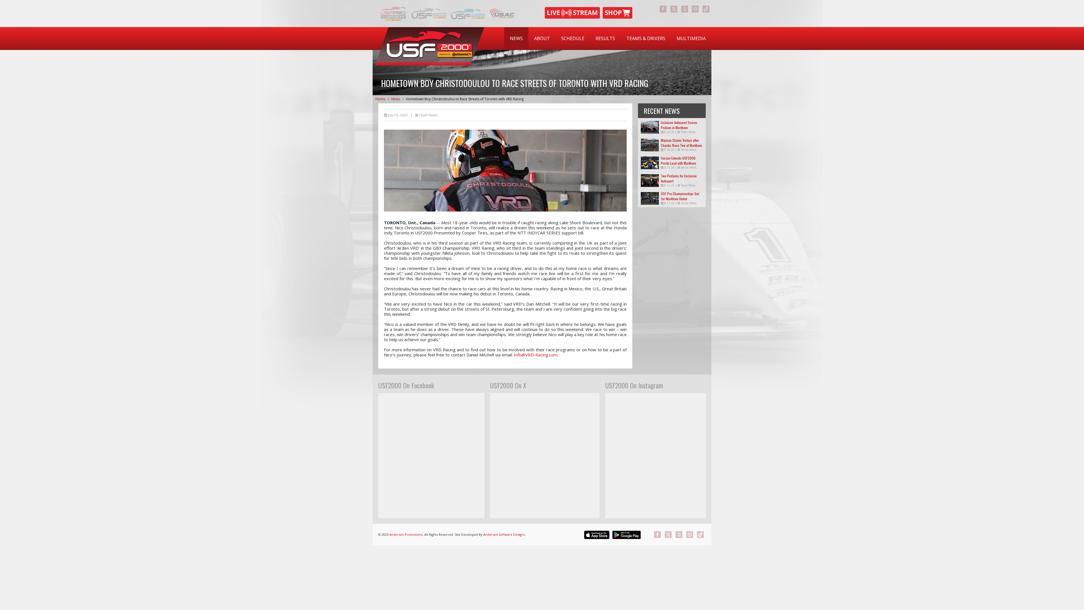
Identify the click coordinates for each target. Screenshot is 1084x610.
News (516, 38)
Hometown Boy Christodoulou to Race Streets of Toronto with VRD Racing (465, 99)
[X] (673, 9)
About (542, 38)
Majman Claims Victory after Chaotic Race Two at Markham (681, 143)
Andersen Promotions (406, 534)
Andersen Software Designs (504, 534)
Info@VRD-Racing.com (535, 355)
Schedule (572, 38)
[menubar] (607, 38)
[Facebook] (663, 9)
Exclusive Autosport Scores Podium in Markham (679, 125)
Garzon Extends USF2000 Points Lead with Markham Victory (678, 163)
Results (605, 38)
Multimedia (691, 38)
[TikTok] (706, 9)
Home (380, 99)
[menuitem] (516, 38)
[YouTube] (684, 9)
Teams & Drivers (645, 38)
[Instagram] (695, 9)
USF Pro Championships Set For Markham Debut (680, 196)
